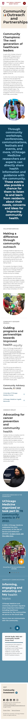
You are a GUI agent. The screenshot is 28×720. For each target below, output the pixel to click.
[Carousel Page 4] (16, 572)
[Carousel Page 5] (18, 572)
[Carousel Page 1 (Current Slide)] (9, 572)
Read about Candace (9, 456)
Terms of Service (16, 710)
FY (18, 289)
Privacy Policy (6, 710)
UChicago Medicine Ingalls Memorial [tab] (12, 400)
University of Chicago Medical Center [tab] (10, 394)
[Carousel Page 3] (14, 572)
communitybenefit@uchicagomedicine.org (14, 705)
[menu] (24, 3)
